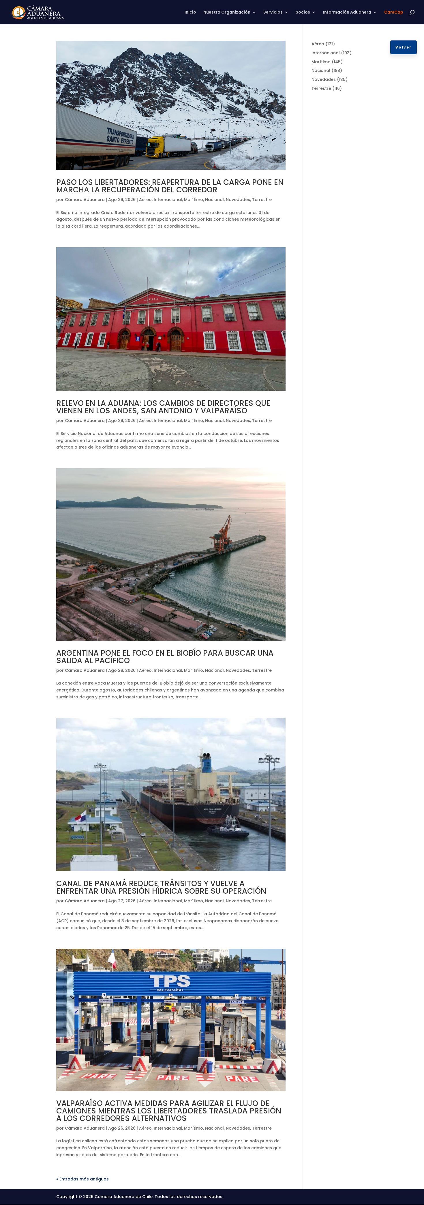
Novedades (238, 199)
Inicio (190, 12)
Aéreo (145, 199)
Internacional (168, 199)
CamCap (393, 12)
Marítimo (193, 199)
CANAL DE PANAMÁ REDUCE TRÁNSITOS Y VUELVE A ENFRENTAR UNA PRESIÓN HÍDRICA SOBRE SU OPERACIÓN (161, 887)
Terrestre (262, 199)
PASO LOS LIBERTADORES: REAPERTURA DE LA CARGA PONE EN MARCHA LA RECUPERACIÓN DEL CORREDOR (170, 186)
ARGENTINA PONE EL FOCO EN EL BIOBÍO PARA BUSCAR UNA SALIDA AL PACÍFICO (164, 657)
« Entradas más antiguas (82, 1179)
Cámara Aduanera (85, 199)
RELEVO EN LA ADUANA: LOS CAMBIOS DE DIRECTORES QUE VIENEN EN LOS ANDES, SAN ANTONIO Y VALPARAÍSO (163, 407)
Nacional (214, 199)
